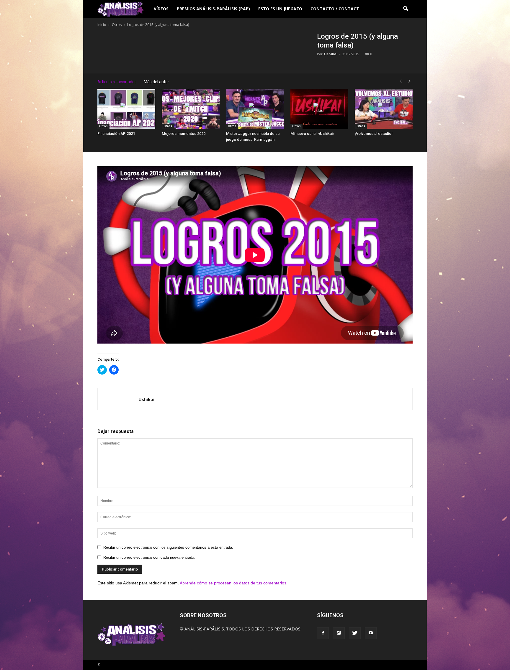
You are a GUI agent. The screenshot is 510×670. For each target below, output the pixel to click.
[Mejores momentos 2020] (191, 109)
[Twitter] (355, 633)
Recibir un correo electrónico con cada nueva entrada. (149, 557)
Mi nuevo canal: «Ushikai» (312, 133)
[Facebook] (323, 633)
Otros (103, 126)
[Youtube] (371, 633)
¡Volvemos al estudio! (374, 133)
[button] (405, 9)
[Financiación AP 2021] (126, 109)
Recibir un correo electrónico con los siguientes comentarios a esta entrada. (168, 547)
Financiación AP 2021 (116, 133)
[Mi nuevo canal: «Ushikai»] (319, 109)
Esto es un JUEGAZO (280, 9)
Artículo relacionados (117, 81)
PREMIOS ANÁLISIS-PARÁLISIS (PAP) (213, 9)
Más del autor (156, 81)
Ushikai (331, 54)
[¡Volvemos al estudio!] (384, 109)
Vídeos (161, 9)
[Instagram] (339, 633)
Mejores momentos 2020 (183, 133)
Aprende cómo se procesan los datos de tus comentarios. (233, 583)
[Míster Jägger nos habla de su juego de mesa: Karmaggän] (255, 109)
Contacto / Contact (334, 9)
